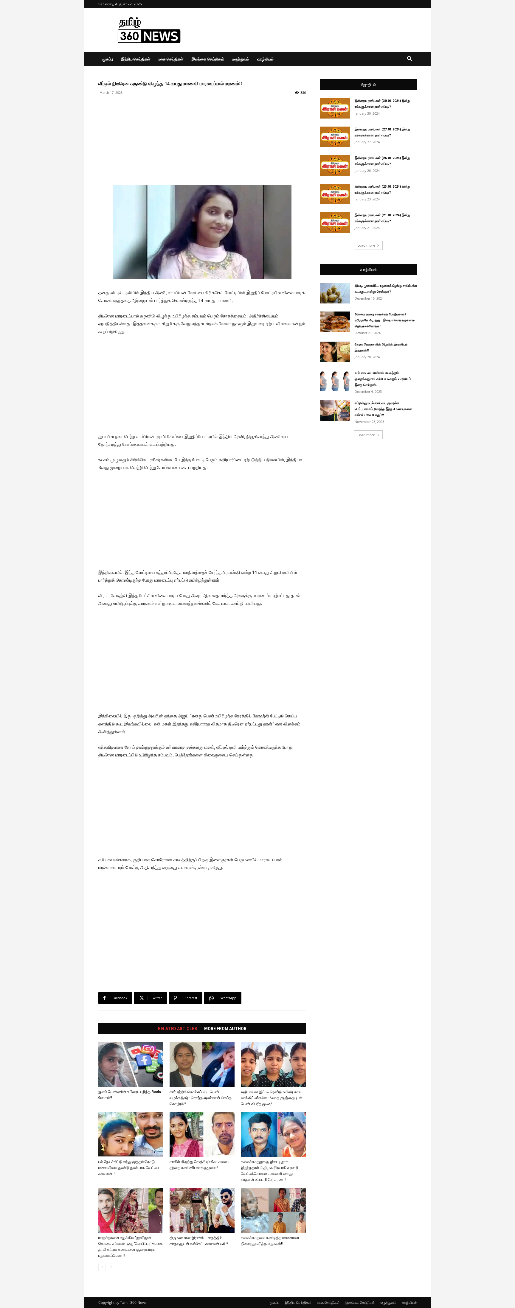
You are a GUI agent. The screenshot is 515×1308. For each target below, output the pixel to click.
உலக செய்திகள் (171, 59)
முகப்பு (108, 59)
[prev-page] (102, 1267)
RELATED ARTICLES (177, 1029)
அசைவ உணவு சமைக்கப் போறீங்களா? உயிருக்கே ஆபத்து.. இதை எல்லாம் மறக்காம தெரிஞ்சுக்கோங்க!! (385, 320)
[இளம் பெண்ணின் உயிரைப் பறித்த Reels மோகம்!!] (130, 1064)
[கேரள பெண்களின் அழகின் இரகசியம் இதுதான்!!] (335, 352)
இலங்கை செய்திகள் (208, 59)
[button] (409, 59)
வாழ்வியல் (265, 59)
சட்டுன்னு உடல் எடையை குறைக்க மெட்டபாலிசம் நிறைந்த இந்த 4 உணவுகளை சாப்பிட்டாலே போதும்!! (383, 409)
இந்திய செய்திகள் (135, 59)
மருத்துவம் (240, 59)
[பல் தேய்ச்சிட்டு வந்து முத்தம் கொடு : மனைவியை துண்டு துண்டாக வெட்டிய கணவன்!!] (130, 1134)
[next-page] (111, 1267)
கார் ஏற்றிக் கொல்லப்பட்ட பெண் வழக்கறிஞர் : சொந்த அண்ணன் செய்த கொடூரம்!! (201, 1098)
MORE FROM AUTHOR (225, 1029)
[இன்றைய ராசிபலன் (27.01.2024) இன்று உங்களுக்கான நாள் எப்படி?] (335, 137)
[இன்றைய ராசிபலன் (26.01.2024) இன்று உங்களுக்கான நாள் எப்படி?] (335, 165)
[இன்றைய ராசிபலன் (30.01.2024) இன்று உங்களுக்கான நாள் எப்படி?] (335, 108)
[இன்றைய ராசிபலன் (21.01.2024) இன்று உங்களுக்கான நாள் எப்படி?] (335, 222)
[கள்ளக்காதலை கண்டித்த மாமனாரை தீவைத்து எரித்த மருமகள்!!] (273, 1210)
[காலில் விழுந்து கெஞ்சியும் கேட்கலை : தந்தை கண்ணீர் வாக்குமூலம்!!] (202, 1134)
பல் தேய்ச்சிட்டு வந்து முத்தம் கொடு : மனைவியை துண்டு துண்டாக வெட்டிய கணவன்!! (128, 1167)
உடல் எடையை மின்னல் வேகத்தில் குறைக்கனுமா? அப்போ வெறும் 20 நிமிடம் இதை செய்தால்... (383, 379)
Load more (366, 245)
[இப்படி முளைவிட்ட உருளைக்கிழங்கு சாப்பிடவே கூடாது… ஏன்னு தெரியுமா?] (335, 293)
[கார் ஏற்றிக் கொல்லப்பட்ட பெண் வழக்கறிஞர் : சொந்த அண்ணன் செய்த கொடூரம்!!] (202, 1064)
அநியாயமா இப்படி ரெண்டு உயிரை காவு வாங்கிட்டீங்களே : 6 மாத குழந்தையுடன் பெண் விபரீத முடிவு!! (272, 1098)
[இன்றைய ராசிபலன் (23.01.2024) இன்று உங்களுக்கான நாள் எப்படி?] (335, 194)
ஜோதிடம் (368, 85)
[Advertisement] (308, 30)
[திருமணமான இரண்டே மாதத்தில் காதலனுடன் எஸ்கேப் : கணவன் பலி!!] (202, 1210)
